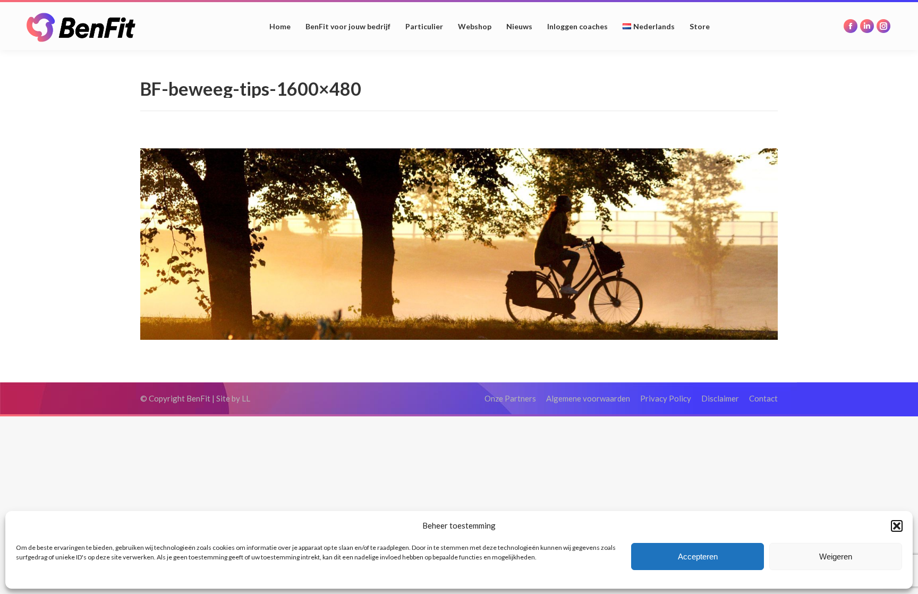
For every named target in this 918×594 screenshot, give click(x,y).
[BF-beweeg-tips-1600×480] (459, 244)
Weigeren (835, 556)
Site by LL (233, 398)
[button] (896, 526)
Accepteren (698, 556)
